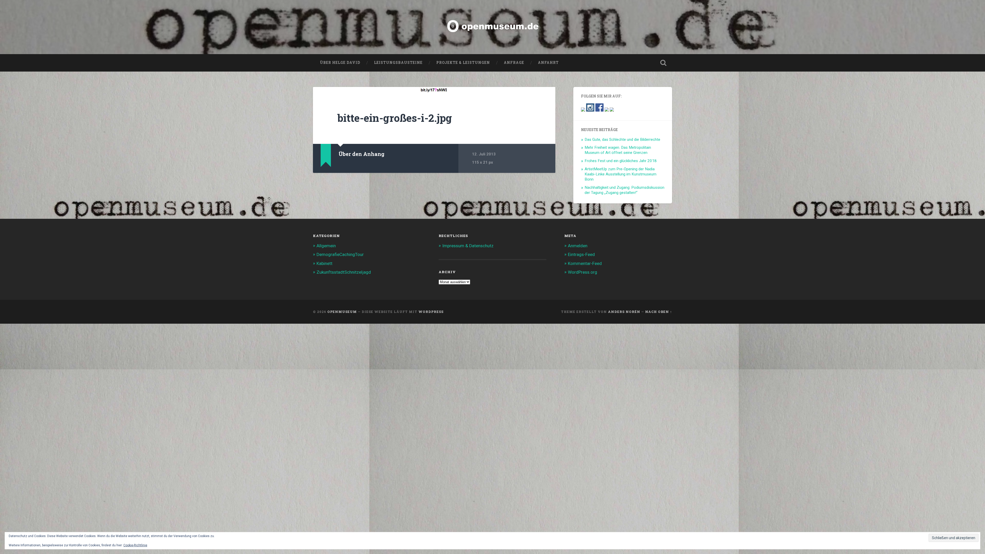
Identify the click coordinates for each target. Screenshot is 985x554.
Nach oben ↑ (658, 312)
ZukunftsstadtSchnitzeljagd (344, 272)
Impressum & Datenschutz (468, 245)
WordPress (431, 312)
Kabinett (324, 263)
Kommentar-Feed (585, 263)
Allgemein (326, 245)
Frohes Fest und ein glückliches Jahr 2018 (621, 161)
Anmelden (577, 245)
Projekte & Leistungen (463, 62)
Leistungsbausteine (398, 62)
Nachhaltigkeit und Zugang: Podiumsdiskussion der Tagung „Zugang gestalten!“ (624, 190)
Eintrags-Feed (581, 254)
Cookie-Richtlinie (135, 545)
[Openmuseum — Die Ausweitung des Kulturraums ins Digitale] (492, 27)
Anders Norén (624, 312)
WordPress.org (582, 272)
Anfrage (514, 62)
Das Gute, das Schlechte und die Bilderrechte (622, 139)
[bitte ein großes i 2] (434, 89)
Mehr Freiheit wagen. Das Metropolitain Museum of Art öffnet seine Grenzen (618, 150)
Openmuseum (342, 312)
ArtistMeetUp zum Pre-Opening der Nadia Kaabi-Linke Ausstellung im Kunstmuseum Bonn (620, 174)
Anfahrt (548, 62)
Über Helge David (340, 62)
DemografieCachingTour (340, 254)
